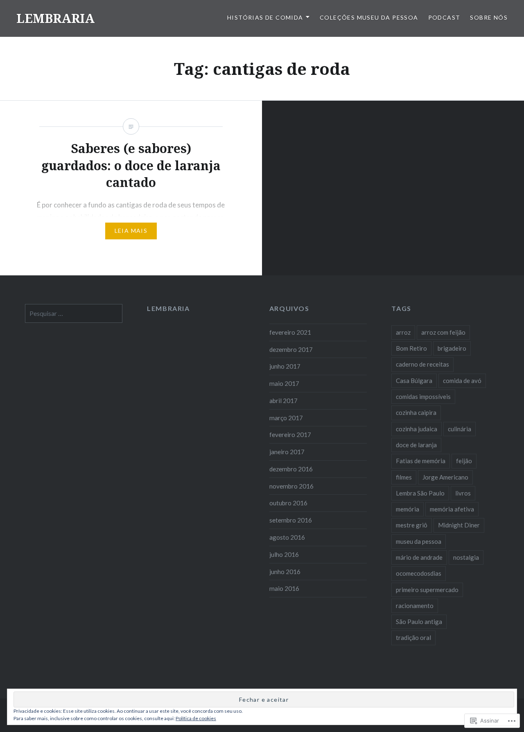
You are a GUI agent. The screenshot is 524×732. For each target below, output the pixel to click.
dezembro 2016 (291, 469)
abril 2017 (283, 400)
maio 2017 (284, 383)
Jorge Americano (445, 477)
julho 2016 (284, 554)
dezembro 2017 (291, 349)
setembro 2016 (290, 520)
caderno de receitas (422, 364)
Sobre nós (489, 17)
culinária (459, 428)
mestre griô (411, 525)
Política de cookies (196, 718)
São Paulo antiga (419, 621)
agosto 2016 (287, 537)
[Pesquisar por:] (74, 313)
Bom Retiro (411, 348)
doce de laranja (416, 444)
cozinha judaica (416, 428)
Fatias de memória (420, 460)
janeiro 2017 (287, 451)
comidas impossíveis (423, 396)
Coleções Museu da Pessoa (369, 17)
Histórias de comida (265, 17)
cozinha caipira (416, 412)
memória (407, 509)
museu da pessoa (418, 541)
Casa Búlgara (414, 380)
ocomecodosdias (418, 573)
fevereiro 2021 (290, 332)
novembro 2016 (291, 486)
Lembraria (168, 308)
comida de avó (462, 380)
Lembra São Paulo (420, 493)
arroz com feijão (443, 332)
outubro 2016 (288, 503)
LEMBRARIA (55, 18)
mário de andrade (419, 557)
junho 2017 (284, 366)
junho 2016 (284, 571)
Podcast (444, 17)
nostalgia (466, 557)
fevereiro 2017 (290, 434)
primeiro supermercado (427, 589)
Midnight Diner (459, 525)
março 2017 (286, 417)
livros (463, 493)
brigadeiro (452, 348)
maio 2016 (284, 588)
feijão (464, 460)
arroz (403, 332)
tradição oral (413, 637)
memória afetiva (452, 509)
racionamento (415, 605)
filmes (404, 477)
